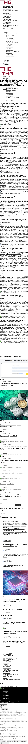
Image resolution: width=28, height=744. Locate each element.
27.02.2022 (5, 89)
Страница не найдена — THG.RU (8, 436)
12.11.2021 (5, 453)
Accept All (3, 705)
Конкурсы (6, 13)
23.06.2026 (8, 612)
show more (5, 709)
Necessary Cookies (6, 711)
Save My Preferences (13, 741)
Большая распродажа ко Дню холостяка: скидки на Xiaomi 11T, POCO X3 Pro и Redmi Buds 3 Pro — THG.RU (13, 448)
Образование (7, 16)
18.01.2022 (5, 429)
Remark (13, 718)
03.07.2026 (8, 604)
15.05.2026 (8, 636)
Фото (5, 29)
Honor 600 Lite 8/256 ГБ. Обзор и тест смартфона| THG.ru (13, 565)
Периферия (6, 17)
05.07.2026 (8, 549)
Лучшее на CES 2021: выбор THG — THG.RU (11, 473)
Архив (1, 686)
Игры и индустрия (9, 12)
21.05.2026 (8, 626)
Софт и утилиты (8, 28)
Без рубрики (7, 654)
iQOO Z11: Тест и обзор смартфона (13, 535)
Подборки (6, 60)
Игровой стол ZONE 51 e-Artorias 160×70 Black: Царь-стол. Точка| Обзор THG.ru (14, 642)
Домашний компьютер (10, 10)
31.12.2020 (5, 487)
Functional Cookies (6, 718)
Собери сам (6, 26)
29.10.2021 (5, 465)
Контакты (6, 64)
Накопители (7, 14)
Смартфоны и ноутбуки (10, 25)
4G (4, 652)
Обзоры (5, 32)
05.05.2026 (8, 646)
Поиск (1, 503)
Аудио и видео (8, 6)
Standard (13, 711)
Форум (5, 63)
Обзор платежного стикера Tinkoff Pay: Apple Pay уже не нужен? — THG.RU (13, 384)
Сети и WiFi (6, 23)
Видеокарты (7, 9)
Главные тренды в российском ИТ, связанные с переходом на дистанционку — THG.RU (13, 495)
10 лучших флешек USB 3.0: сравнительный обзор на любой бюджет (15, 522)
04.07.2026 (8, 560)
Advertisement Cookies (7, 733)
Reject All (3, 741)
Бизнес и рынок (8, 7)
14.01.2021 (5, 476)
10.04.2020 (5, 499)
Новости (6, 61)
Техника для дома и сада (12, 51)
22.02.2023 (5, 388)
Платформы (7, 19)
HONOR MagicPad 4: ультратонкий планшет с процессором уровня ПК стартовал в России (15, 526)
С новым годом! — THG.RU (7, 484)
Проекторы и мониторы (10, 20)
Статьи (5, 58)
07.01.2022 (5, 439)
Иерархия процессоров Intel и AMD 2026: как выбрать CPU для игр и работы (15, 532)
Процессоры (7, 22)
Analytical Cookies (6, 726)
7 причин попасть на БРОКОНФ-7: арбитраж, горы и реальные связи (15, 632)
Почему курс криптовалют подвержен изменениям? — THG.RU (10, 425)
